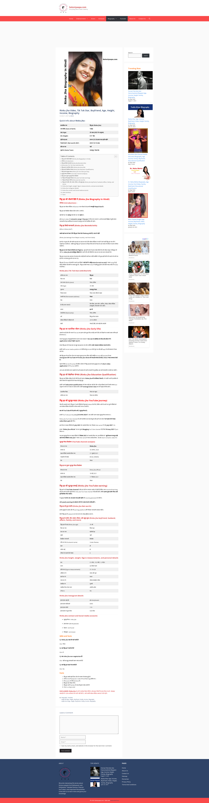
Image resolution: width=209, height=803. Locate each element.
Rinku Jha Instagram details (70, 188)
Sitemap (124, 776)
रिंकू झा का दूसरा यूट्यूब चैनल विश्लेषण (70, 176)
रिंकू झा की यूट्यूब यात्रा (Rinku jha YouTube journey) (75, 171)
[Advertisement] (104, 33)
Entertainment (81, 19)
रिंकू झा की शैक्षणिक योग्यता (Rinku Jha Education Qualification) (78, 169)
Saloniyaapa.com (77, 7)
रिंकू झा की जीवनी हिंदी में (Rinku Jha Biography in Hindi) (76, 159)
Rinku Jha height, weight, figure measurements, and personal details (82, 186)
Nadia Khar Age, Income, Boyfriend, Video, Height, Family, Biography (138, 121)
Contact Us (142, 19)
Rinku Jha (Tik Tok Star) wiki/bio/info (73, 165)
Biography (111, 19)
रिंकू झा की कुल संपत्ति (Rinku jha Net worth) (73, 180)
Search (130, 53)
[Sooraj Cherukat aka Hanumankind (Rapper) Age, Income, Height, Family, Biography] (140, 80)
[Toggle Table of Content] (115, 156)
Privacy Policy (126, 782)
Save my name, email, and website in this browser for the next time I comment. (86, 746)
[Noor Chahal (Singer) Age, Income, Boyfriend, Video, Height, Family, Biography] (138, 205)
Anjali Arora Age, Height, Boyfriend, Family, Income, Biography (78, 701)
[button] (149, 18)
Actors (93, 19)
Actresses (101, 19)
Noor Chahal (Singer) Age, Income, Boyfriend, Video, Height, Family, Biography (136, 221)
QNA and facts (66, 192)
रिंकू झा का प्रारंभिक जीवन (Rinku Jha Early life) (73, 167)
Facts (63, 194)
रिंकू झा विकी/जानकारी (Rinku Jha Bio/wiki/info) (74, 163)
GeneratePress (114, 800)
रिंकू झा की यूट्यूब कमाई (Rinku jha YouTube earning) (76, 178)
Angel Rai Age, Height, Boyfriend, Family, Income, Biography (77, 699)
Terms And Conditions (129, 785)
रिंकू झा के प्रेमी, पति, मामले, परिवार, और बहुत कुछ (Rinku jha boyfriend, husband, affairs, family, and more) (88, 183)
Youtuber (123, 19)
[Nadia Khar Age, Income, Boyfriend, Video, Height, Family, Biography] (140, 110)
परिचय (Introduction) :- (68, 161)
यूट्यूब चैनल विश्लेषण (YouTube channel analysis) (74, 173)
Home (71, 19)
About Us (132, 19)
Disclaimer (125, 779)
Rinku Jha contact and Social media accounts (75, 190)
